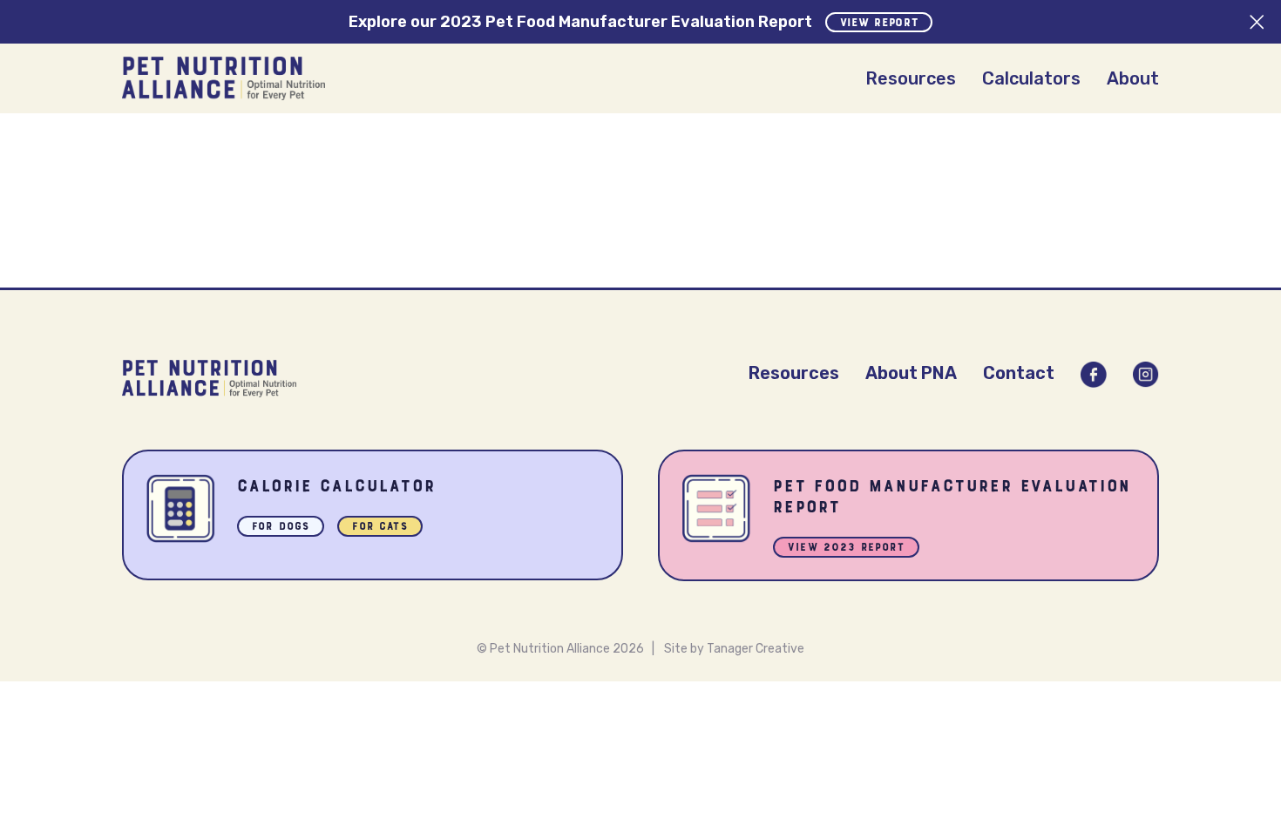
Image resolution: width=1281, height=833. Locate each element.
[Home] (223, 78)
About (1133, 78)
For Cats (379, 527)
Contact (1018, 372)
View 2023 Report (846, 548)
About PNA (911, 372)
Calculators (1031, 78)
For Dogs (280, 527)
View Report (879, 23)
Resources (910, 78)
